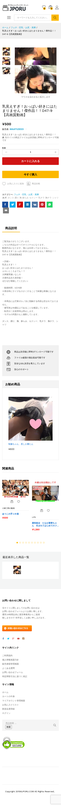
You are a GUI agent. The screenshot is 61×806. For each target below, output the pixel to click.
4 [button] (26, 542)
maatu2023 (17, 129)
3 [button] (23, 542)
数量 (4, 148)
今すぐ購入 (30, 174)
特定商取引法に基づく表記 (14, 676)
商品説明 (11, 228)
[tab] (11, 229)
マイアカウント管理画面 (13, 700)
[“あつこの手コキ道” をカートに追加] (11, 501)
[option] (15, 501)
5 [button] (29, 542)
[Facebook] (3, 638)
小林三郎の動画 (8, 508)
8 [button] (38, 542)
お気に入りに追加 (15, 183)
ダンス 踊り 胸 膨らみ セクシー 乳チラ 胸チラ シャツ (33, 198)
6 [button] (32, 542)
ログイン (57, 9)
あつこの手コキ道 (10, 514)
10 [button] (44, 542)
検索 (55, 18)
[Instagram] (23, 638)
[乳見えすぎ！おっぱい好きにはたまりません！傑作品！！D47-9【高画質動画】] (5, 205)
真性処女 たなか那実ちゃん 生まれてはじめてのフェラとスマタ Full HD (44, 524)
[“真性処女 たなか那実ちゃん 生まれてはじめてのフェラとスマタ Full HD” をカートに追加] (41, 510)
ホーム (5, 692)
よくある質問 (8, 668)
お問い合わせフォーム (12, 672)
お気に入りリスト (10, 705)
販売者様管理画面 (10, 664)
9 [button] (41, 542)
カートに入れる (30, 161)
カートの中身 (8, 696)
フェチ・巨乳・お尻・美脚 (26, 194)
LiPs (34, 517)
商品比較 (36, 183)
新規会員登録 (8, 709)
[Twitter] (8, 638)
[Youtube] (18, 638)
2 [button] (20, 542)
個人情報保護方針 (10, 660)
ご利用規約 (7, 655)
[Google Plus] (13, 638)
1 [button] (17, 542)
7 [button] (35, 542)
